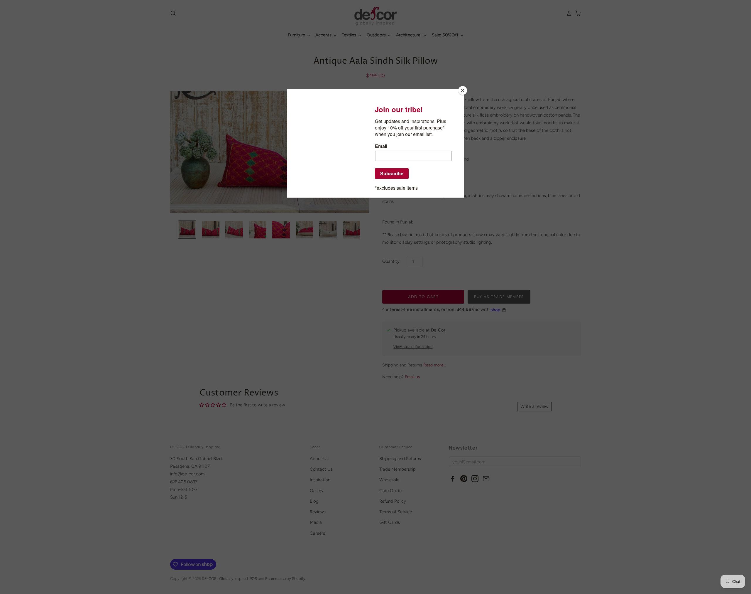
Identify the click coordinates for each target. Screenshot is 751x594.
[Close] (462, 90)
